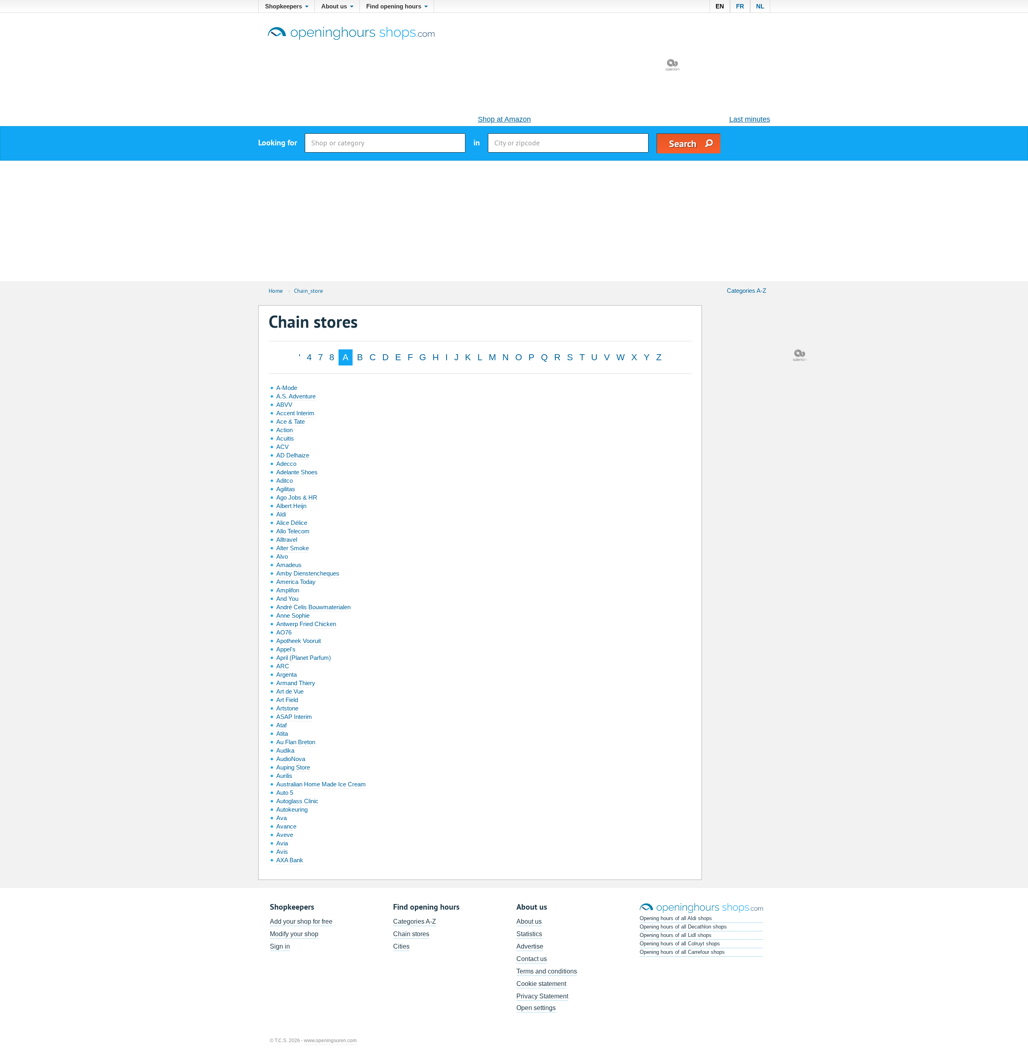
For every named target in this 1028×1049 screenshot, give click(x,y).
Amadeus (289, 564)
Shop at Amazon (504, 119)
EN (720, 6)
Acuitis (285, 438)
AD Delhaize (292, 455)
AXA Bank (289, 860)
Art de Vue (290, 691)
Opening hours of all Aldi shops (676, 918)
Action (284, 430)
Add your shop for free (301, 921)
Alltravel (286, 539)
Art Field (287, 699)
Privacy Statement (542, 996)
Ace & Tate (290, 421)
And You (287, 598)
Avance (286, 826)
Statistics (529, 934)
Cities (401, 946)
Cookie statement (541, 983)
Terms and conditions (546, 971)
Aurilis (284, 775)
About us (529, 921)
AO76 (284, 632)
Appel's (286, 649)
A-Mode (286, 387)
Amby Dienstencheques (307, 573)
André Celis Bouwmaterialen (313, 607)
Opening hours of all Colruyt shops (680, 944)
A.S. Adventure (296, 396)
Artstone (287, 708)
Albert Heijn (291, 505)
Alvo (282, 556)
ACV (282, 446)
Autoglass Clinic (297, 801)
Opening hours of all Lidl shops (676, 935)
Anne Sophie (293, 615)
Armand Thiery (295, 683)
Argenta (286, 674)
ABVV (284, 404)
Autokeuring (292, 809)
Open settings (536, 1007)
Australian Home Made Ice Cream (321, 784)
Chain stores (411, 934)
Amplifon (287, 590)
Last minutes (749, 119)
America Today (296, 581)
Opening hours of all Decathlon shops (683, 927)
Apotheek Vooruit (298, 640)
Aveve (284, 834)
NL (760, 6)
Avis (282, 851)
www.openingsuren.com (330, 1040)
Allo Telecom (293, 531)
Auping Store (293, 767)
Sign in (280, 946)
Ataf (281, 725)
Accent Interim (295, 413)
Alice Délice (291, 522)
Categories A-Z (746, 290)
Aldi (281, 514)
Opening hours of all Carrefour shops (682, 952)
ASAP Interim (294, 716)
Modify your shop (294, 934)
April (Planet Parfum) (303, 657)
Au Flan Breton (295, 742)
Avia (282, 843)
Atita (282, 733)
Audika (285, 750)
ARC (282, 666)
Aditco (284, 480)
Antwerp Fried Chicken (306, 623)
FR (740, 6)
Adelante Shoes (297, 472)
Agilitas (285, 489)
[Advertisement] (514, 221)
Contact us (531, 958)
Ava (281, 817)
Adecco (286, 463)
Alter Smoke (292, 548)
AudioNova (290, 758)
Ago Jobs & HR (296, 497)
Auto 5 (284, 792)
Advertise (529, 946)
